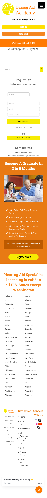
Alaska (27, 296)
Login (23, 27)
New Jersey (29, 353)
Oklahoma (9, 370)
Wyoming (29, 395)
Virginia (28, 387)
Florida (7, 312)
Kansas (7, 329)
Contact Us (23, 442)
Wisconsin (9, 395)
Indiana (28, 320)
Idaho (27, 316)
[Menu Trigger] (41, 5)
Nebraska (9, 349)
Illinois (7, 320)
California (9, 304)
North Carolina (11, 362)
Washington (10, 391)
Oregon (28, 366)
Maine (7, 333)
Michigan (28, 337)
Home (22, 417)
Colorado (28, 304)
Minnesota (29, 341)
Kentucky (28, 329)
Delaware (28, 308)
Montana (28, 345)
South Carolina (31, 374)
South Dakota (10, 378)
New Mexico (10, 358)
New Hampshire (11, 353)
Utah (27, 382)
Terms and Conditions (24, 462)
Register (24, 33)
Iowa (7, 325)
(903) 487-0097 (29, 19)
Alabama (8, 296)
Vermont (8, 387)
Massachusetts (11, 337)
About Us (22, 423)
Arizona (8, 300)
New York (29, 358)
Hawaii (7, 316)
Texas (7, 382)
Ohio (7, 366)
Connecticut (9, 308)
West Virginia (30, 391)
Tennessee (29, 378)
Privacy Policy (23, 454)
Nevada (28, 349)
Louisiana (29, 325)
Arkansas (28, 300)
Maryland (28, 333)
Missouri (8, 341)
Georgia (28, 312)
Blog (22, 447)
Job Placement (24, 434)
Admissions (24, 428)
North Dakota (30, 362)
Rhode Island (10, 374)
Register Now (23, 138)
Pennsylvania (30, 370)
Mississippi (9, 345)
